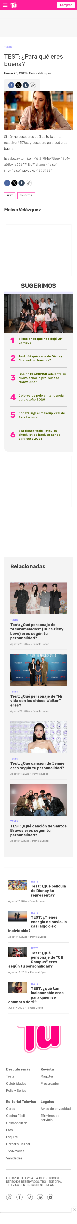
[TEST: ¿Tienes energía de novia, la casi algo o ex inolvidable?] (17, 916)
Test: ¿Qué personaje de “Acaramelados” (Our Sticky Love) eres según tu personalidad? (36, 631)
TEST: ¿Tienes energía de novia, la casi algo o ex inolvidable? (37, 924)
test (10, 195)
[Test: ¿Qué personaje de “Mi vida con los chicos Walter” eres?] (38, 670)
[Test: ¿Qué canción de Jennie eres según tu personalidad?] (38, 737)
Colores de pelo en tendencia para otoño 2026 (41, 397)
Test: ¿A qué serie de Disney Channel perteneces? (40, 358)
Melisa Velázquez (40, 73)
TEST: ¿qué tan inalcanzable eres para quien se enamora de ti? (36, 995)
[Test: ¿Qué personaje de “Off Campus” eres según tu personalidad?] (17, 952)
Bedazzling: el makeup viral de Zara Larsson (41, 415)
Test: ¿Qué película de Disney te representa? (48, 890)
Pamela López (41, 644)
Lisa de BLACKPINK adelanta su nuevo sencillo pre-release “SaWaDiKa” (42, 378)
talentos (26, 195)
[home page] (13, 5)
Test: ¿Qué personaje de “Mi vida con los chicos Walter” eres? (36, 701)
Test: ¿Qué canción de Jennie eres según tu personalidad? (37, 765)
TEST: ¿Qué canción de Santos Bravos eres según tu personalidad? (38, 830)
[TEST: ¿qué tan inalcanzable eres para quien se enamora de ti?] (17, 987)
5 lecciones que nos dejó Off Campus (40, 341)
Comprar (66, 5)
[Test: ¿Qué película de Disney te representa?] (17, 885)
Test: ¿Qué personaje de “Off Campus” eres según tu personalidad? (36, 960)
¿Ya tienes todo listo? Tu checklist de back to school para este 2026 (39, 435)
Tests (8, 46)
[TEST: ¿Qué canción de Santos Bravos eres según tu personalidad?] (38, 800)
